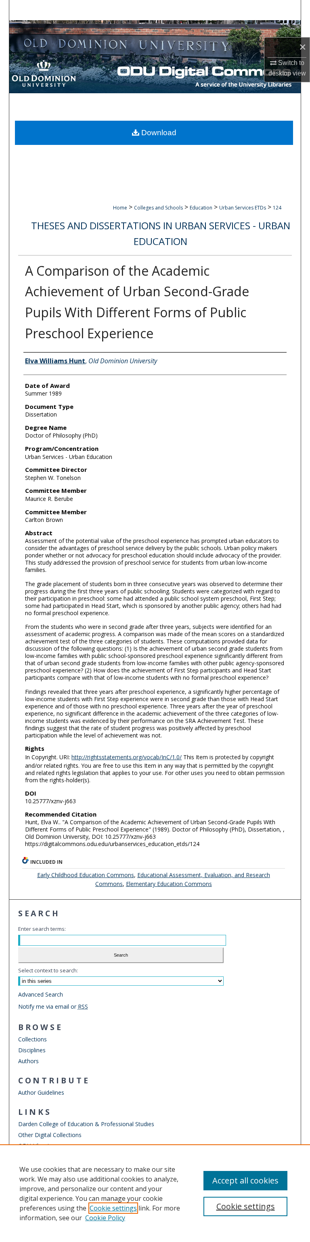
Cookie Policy (105, 1217)
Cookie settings (113, 1208)
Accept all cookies (245, 1180)
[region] (155, 1193)
